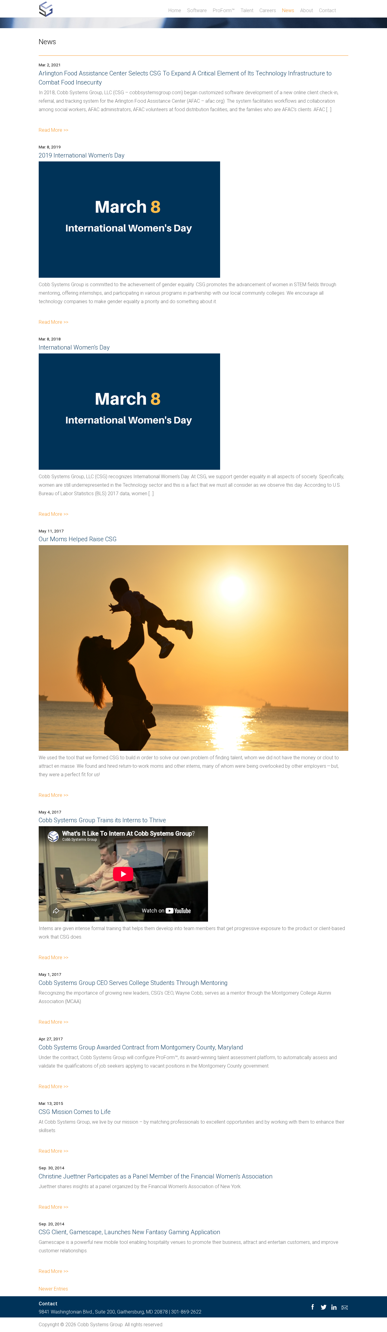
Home (174, 10)
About (306, 10)
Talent (247, 10)
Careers (267, 10)
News (288, 10)
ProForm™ (224, 10)
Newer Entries (53, 1289)
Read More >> (53, 130)
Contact (327, 10)
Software (197, 10)
